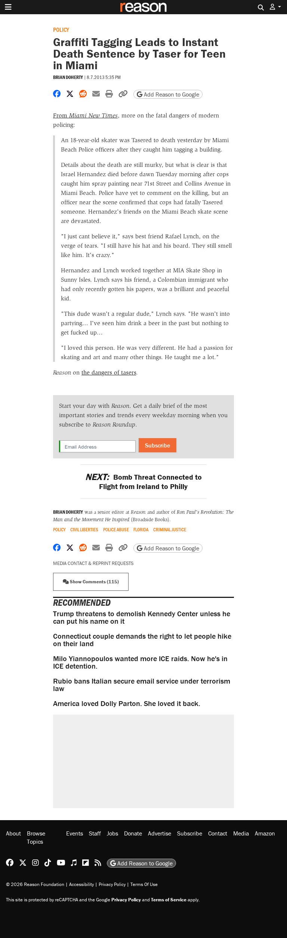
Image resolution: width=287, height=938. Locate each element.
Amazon (265, 833)
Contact (217, 833)
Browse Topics (36, 837)
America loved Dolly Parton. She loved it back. (126, 703)
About (13, 833)
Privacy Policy (112, 884)
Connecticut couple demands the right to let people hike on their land (142, 639)
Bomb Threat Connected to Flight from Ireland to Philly (143, 481)
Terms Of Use (144, 884)
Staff (95, 833)
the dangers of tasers (108, 372)
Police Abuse (116, 529)
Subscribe (157, 445)
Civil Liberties (84, 529)
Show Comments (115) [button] (94, 581)
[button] (275, 7)
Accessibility (81, 884)
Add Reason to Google (170, 94)
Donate (133, 833)
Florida (140, 529)
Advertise (159, 833)
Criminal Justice (169, 529)
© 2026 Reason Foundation (35, 884)
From (85, 115)
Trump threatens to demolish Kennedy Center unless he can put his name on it (141, 617)
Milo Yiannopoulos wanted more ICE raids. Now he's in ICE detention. (140, 662)
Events (74, 833)
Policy (61, 29)
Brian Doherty (68, 77)
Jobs (112, 833)
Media (241, 833)
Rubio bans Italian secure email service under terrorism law (141, 684)
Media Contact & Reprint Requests (93, 563)
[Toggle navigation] (8, 7)
